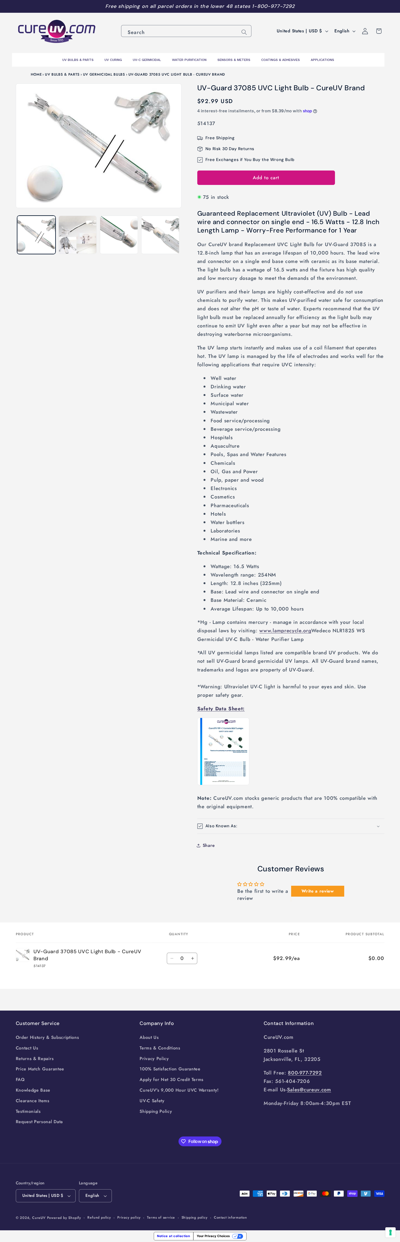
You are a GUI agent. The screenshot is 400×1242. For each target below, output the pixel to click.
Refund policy (99, 1217)
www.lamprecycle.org (285, 630)
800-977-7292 (305, 1072)
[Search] (244, 32)
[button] (290, 826)
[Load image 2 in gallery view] (78, 235)
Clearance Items (33, 1101)
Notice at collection (173, 1236)
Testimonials (28, 1111)
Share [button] (209, 845)
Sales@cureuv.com (309, 1089)
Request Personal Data (39, 1122)
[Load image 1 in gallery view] (36, 235)
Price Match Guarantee (40, 1069)
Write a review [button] (317, 891)
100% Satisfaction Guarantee (170, 1069)
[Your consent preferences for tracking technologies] (390, 1232)
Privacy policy (129, 1217)
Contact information (230, 1217)
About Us (149, 1037)
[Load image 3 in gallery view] (119, 235)
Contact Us (27, 1048)
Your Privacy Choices (213, 1236)
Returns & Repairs (35, 1058)
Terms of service (161, 1217)
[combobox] (186, 31)
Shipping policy (194, 1217)
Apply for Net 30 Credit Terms (172, 1079)
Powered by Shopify (64, 1217)
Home (36, 74)
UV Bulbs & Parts (62, 74)
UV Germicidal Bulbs (104, 74)
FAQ (20, 1079)
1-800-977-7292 (273, 6)
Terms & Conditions (160, 1048)
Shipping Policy (156, 1111)
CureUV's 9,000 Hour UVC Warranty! (179, 1090)
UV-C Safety (152, 1101)
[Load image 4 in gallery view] (160, 235)
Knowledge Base (33, 1090)
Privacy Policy (154, 1058)
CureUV (39, 1217)
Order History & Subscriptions (47, 1037)
